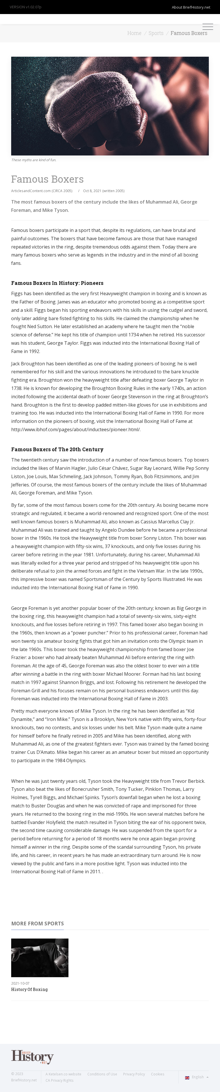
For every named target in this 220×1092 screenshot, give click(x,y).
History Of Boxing (29, 989)
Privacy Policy (134, 1074)
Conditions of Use (102, 1074)
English (198, 1077)
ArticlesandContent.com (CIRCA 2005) (41, 190)
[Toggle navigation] (206, 27)
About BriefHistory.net (191, 7)
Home (134, 33)
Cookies (157, 1074)
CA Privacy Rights (60, 1080)
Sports (156, 33)
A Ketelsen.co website (63, 1074)
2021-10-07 (20, 983)
